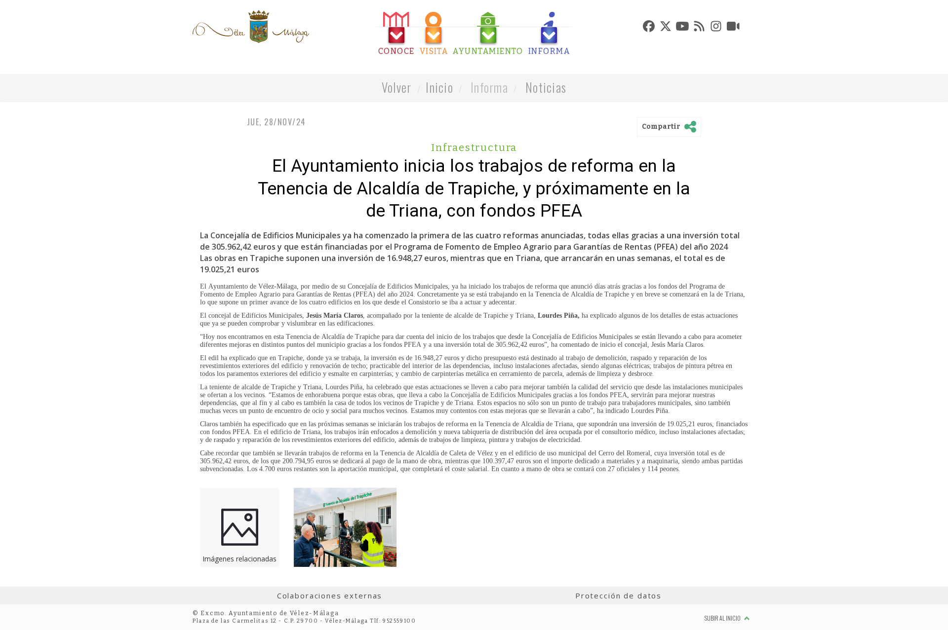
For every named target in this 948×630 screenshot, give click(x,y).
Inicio (439, 87)
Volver (397, 87)
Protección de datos (618, 595)
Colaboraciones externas (330, 595)
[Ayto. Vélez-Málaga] (251, 26)
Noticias (545, 87)
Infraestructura (474, 147)
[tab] (396, 34)
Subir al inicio (723, 618)
